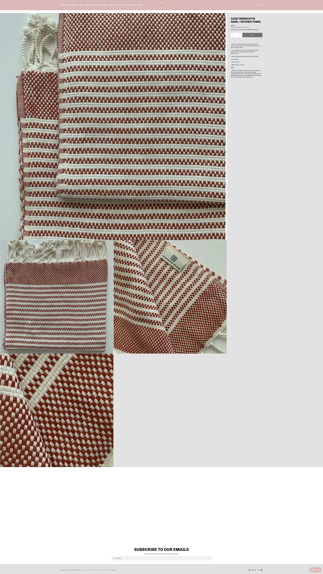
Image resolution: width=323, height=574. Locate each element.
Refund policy (88, 570)
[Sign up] (209, 558)
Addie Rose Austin (68, 570)
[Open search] (253, 5)
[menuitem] (140, 5)
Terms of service (103, 570)
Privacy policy (95, 570)
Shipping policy (111, 570)
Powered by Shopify (78, 570)
